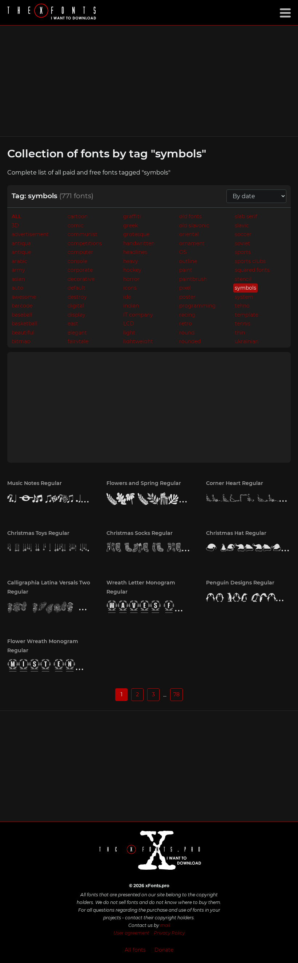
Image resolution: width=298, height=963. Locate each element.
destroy (77, 297)
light (129, 332)
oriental (189, 234)
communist (82, 234)
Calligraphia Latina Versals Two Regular (48, 587)
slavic (242, 225)
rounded (190, 341)
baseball (22, 315)
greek (130, 225)
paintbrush (193, 279)
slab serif (246, 216)
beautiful (23, 332)
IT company (138, 315)
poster (187, 297)
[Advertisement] (149, 81)
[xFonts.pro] (52, 12)
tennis (242, 323)
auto (17, 288)
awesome (24, 297)
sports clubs (250, 261)
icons (130, 288)
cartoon (78, 216)
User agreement (131, 933)
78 (176, 694)
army (18, 270)
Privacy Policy (169, 933)
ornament (192, 243)
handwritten (138, 243)
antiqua (21, 243)
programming (197, 305)
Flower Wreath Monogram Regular (42, 646)
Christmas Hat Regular (236, 533)
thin (240, 332)
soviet (242, 243)
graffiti (132, 216)
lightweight (138, 341)
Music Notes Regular (34, 483)
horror (131, 279)
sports (243, 252)
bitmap (21, 341)
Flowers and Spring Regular (143, 483)
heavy (130, 261)
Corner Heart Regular (234, 483)
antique (21, 252)
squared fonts (252, 270)
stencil (243, 279)
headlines (135, 252)
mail (165, 925)
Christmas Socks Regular (139, 533)
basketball (24, 323)
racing (187, 315)
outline (188, 261)
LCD (128, 323)
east (73, 323)
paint (185, 270)
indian (131, 305)
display (76, 315)
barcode (22, 305)
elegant (77, 332)
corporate (80, 270)
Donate (163, 950)
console (77, 261)
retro (185, 323)
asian (18, 279)
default (76, 288)
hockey (132, 270)
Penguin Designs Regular (240, 582)
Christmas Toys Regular (38, 533)
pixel (185, 288)
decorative (81, 279)
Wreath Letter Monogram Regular (140, 587)
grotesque (136, 234)
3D (15, 225)
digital (76, 305)
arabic (19, 261)
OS (183, 252)
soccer (243, 234)
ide (127, 297)
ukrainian (246, 341)
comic (76, 225)
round (186, 332)
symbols (245, 288)
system (244, 297)
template (246, 315)
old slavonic (194, 225)
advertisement (30, 234)
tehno (242, 305)
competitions (85, 243)
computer (80, 252)
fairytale (78, 341)
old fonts (190, 216)
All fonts (135, 950)
